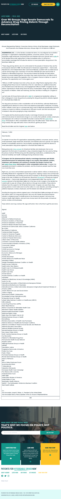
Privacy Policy (4, 481)
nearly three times (10, 164)
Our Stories (24, 34)
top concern (18, 149)
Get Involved (34, 4)
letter (55, 56)
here (26, 126)
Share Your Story (48, 4)
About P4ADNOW (5, 34)
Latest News (15, 34)
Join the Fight (50, 433)
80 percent (40, 177)
